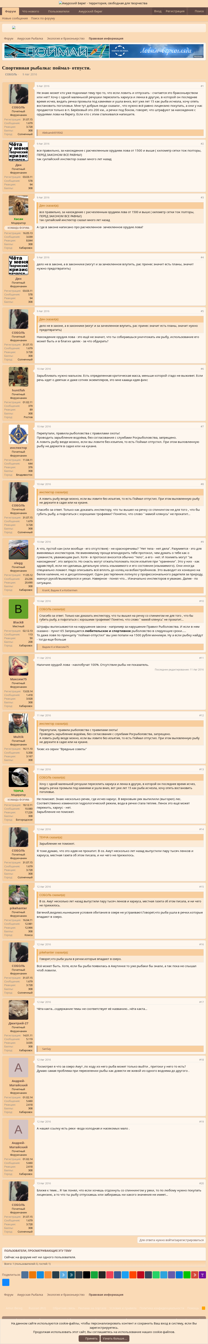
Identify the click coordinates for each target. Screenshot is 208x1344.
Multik (18, 737)
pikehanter (18, 908)
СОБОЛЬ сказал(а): (52, 609)
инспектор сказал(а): (53, 492)
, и (59, 590)
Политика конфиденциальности (162, 1308)
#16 (201, 944)
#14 (201, 829)
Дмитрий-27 (18, 1023)
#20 (201, 1183)
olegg (18, 563)
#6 (202, 369)
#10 (201, 601)
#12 (201, 715)
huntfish (18, 390)
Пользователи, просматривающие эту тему (38, 1251)
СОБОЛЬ (11, 74)
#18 (201, 1059)
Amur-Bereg (14, 1308)
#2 (202, 143)
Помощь (193, 1308)
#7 (202, 426)
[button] (42, 11)
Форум (10, 11)
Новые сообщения (15, 18)
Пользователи (58, 11)
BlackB (18, 622)
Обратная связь (64, 1308)
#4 (202, 257)
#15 (201, 886)
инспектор (18, 448)
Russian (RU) (37, 1308)
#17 (201, 1002)
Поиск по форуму (43, 18)
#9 (202, 542)
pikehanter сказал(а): (53, 952)
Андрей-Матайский (18, 1083)
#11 (201, 658)
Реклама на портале (92, 1308)
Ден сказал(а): (49, 205)
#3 (202, 197)
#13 (201, 769)
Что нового (30, 11)
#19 (201, 1121)
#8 (202, 484)
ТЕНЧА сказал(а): (51, 837)
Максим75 (18, 679)
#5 (202, 311)
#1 (202, 86)
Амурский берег (91, 11)
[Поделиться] (196, 86)
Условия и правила (122, 1308)
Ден (18, 165)
